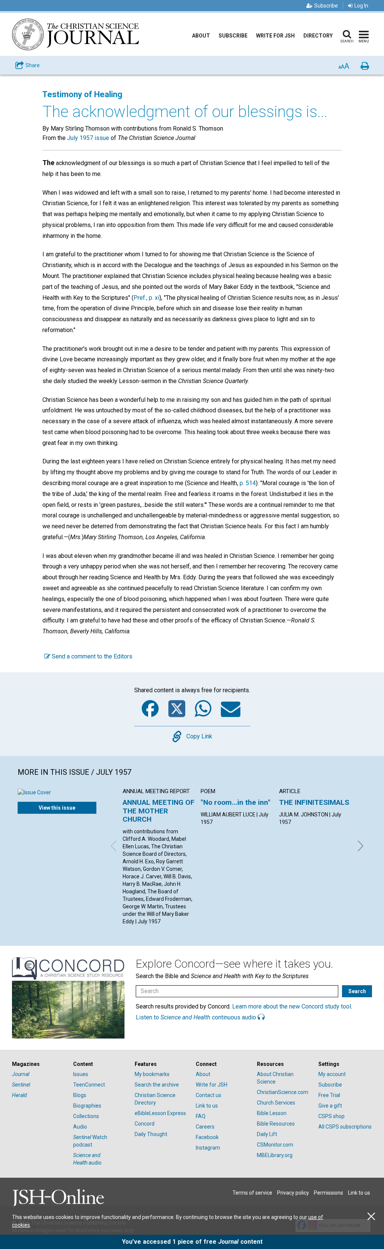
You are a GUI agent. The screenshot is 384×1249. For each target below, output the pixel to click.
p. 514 (248, 483)
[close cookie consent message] (371, 1216)
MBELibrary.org (274, 1155)
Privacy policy (293, 1193)
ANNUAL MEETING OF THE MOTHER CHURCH (159, 811)
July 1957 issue (88, 137)
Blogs (79, 1095)
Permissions (328, 1193)
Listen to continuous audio (197, 1017)
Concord (144, 1124)
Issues (80, 1074)
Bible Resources (276, 1124)
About (201, 36)
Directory (318, 36)
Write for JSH (275, 36)
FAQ (201, 1116)
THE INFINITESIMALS (314, 802)
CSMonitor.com (275, 1145)
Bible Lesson (271, 1113)
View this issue (57, 808)
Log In (361, 6)
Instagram (208, 1148)
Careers (205, 1127)
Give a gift (330, 1106)
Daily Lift (267, 1134)
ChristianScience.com (282, 1092)
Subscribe (326, 6)
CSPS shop (331, 1116)
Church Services (276, 1103)
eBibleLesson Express (160, 1113)
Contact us (208, 1095)
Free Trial (329, 1095)
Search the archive (157, 1085)
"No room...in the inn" (235, 802)
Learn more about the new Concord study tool (291, 1006)
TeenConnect (89, 1085)
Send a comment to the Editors (91, 656)
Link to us (207, 1106)
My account (332, 1074)
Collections (86, 1116)
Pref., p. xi (146, 297)
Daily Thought (151, 1134)
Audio (80, 1127)
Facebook (207, 1137)
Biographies (87, 1106)
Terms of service (252, 1193)
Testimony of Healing (82, 94)
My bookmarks (152, 1074)
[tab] (39, 1064)
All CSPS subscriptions (345, 1127)
